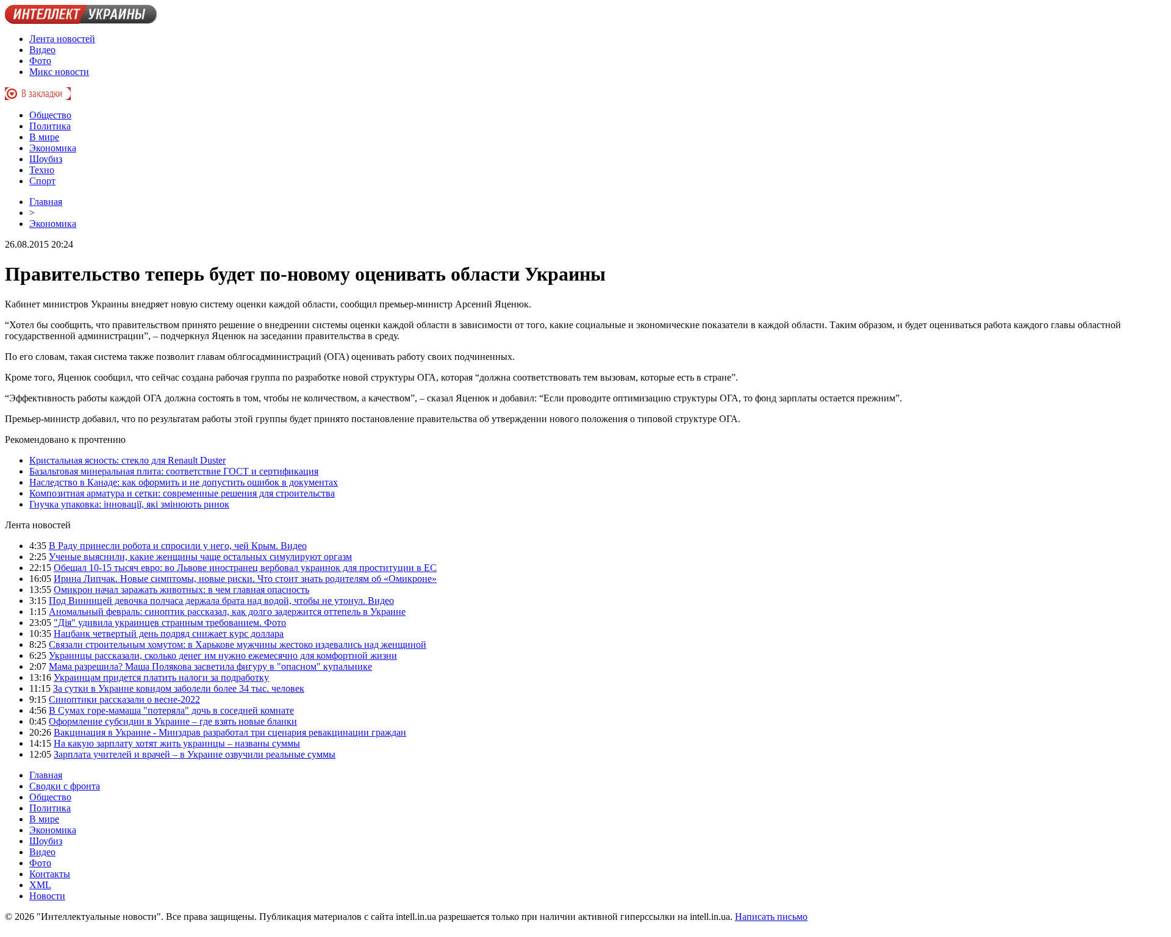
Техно (41, 170)
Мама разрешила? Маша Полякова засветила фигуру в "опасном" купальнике (210, 666)
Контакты (49, 874)
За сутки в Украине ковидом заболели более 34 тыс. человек (178, 688)
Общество (50, 115)
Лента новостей (62, 39)
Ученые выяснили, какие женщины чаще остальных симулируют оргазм (200, 556)
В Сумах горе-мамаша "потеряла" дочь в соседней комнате (171, 710)
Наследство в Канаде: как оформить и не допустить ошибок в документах (183, 482)
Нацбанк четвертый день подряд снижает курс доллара (169, 633)
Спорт (42, 181)
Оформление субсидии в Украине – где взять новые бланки (173, 721)
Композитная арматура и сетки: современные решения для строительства (182, 493)
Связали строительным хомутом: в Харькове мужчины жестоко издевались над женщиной (237, 644)
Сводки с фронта (64, 786)
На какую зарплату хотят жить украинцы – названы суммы (177, 743)
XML (40, 885)
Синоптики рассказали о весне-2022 (124, 699)
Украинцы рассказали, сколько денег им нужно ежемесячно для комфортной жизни (223, 655)
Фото (40, 61)
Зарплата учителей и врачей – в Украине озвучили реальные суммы (194, 754)
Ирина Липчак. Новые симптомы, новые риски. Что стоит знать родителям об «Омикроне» (245, 578)
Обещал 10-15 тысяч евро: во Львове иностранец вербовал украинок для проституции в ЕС (245, 567)
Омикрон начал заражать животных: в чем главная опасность (181, 589)
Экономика (52, 148)
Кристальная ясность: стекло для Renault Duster (127, 460)
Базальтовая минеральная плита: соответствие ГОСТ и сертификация (173, 471)
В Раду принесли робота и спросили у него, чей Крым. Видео (178, 545)
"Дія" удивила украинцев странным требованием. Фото (170, 622)
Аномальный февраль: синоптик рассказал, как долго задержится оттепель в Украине (227, 611)
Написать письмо (771, 916)
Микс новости (59, 71)
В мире (44, 137)
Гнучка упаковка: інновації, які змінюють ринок (129, 504)
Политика (50, 126)
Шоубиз (45, 159)
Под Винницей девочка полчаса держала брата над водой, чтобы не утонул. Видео (221, 600)
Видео (42, 50)
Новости (47, 896)
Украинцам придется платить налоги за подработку (161, 677)
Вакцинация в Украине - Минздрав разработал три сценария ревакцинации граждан (230, 732)
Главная (45, 201)
